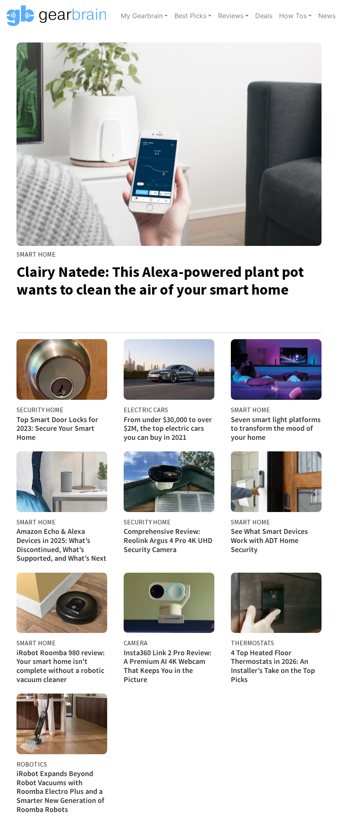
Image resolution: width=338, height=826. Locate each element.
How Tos (293, 16)
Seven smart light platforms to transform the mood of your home (276, 428)
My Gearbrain (142, 16)
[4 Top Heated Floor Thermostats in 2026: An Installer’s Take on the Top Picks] (276, 603)
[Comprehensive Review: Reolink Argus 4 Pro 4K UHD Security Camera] (169, 481)
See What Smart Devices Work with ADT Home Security (269, 540)
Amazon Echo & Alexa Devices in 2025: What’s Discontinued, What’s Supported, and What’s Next (61, 544)
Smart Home (36, 254)
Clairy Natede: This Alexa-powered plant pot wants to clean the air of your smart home (160, 280)
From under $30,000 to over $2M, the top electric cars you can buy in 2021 (168, 428)
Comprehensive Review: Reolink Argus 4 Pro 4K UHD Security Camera (168, 540)
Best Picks (190, 16)
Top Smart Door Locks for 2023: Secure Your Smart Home (57, 428)
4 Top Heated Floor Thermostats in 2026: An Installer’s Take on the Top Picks (273, 666)
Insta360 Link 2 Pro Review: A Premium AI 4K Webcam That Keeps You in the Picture (167, 666)
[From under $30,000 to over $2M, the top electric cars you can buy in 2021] (169, 369)
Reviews (231, 16)
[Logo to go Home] (59, 15)
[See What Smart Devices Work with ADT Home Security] (276, 481)
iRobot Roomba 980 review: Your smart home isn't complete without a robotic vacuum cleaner (60, 666)
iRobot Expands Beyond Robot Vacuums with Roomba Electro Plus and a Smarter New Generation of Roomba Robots (60, 791)
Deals (263, 16)
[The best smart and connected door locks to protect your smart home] (61, 369)
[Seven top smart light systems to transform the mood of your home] (276, 369)
